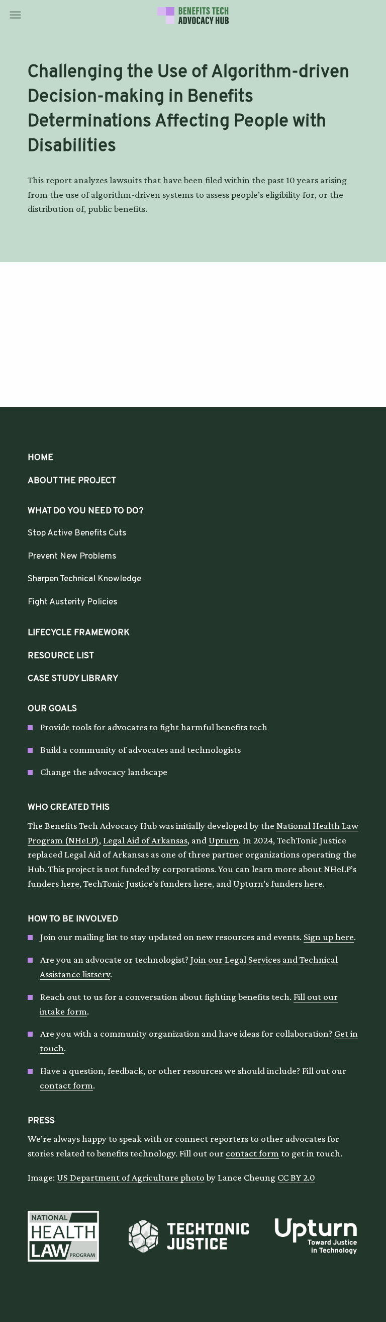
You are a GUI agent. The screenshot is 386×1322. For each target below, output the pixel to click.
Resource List (61, 656)
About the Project (72, 481)
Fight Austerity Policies (72, 602)
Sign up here (329, 936)
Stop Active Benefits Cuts (77, 533)
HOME (40, 457)
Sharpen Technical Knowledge (84, 579)
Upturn (224, 840)
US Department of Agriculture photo (131, 1177)
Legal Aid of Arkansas (145, 840)
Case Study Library (73, 678)
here (70, 883)
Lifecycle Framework (79, 633)
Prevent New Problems (72, 556)
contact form (66, 1085)
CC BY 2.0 (296, 1177)
